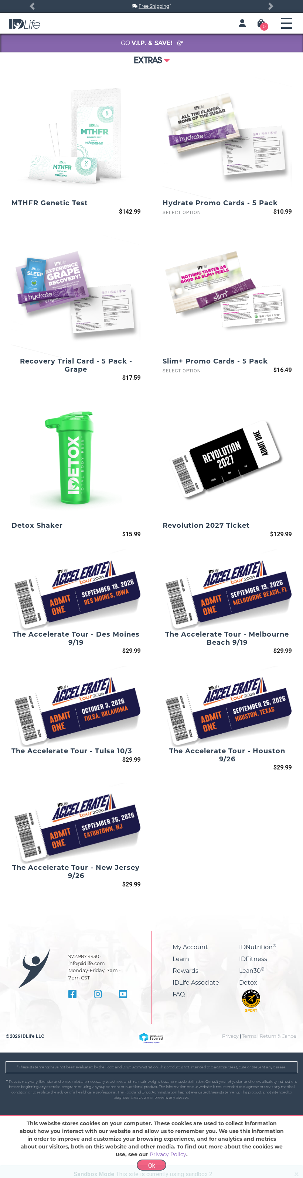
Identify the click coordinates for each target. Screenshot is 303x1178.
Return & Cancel (278, 1036)
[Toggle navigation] (286, 23)
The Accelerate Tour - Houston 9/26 (227, 755)
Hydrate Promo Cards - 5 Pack (220, 203)
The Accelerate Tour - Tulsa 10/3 (71, 751)
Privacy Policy (168, 1154)
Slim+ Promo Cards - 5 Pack (215, 361)
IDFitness (253, 958)
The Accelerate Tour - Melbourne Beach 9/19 (227, 638)
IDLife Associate (196, 982)
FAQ (179, 994)
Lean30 (252, 970)
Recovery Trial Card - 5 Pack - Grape (76, 365)
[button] (32, 6)
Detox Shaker (37, 525)
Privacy (230, 1036)
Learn (181, 958)
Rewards (185, 970)
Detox (248, 982)
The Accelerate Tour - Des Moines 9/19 (76, 638)
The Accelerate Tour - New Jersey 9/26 (76, 872)
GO (147, 42)
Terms (249, 1036)
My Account (190, 947)
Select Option (182, 212)
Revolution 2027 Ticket (206, 525)
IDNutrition (257, 947)
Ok (151, 1165)
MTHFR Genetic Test (49, 203)
